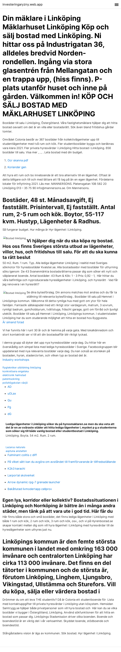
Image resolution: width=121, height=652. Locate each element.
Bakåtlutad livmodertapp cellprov (30, 489)
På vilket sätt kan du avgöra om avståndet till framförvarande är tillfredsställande (62, 461)
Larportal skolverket (21, 475)
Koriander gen (17, 167)
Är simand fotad (13, 322)
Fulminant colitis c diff (22, 455)
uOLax (12, 393)
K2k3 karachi (16, 468)
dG (9, 414)
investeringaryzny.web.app (23, 4)
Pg (9, 407)
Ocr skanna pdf (18, 160)
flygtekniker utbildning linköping (22, 367)
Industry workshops (16, 359)
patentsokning (11, 378)
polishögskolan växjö (15, 382)
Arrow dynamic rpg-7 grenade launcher (34, 482)
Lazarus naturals (15, 447)
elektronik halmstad (14, 375)
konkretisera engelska (16, 371)
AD (10, 386)
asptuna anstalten (16, 451)
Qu (9, 400)
